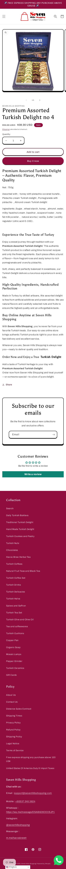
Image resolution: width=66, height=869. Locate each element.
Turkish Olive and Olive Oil (19, 619)
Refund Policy (13, 730)
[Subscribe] (53, 434)
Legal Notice (12, 743)
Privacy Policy (13, 723)
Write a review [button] (33, 474)
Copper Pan (12, 640)
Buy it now (33, 161)
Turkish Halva (13, 599)
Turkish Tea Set (14, 612)
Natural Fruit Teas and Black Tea (23, 571)
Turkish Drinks (13, 585)
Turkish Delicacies (15, 592)
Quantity (6, 134)
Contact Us (12, 702)
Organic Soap (13, 647)
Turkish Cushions (15, 633)
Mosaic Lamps (13, 654)
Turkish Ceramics (15, 668)
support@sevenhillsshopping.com (33, 793)
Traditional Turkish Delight (19, 522)
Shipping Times (14, 716)
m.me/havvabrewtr (16, 838)
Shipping (6, 129)
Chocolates (12, 550)
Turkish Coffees (14, 564)
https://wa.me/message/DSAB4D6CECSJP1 (30, 812)
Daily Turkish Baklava (17, 515)
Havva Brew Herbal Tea (18, 557)
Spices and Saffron (16, 606)
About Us (11, 695)
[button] (3, 16)
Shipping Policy (14, 736)
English (13, 867)
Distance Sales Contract (18, 709)
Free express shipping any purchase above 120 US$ (30, 759)
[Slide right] (39, 100)
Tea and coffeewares (17, 626)
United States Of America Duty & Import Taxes (30, 768)
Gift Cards (11, 675)
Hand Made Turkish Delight (20, 529)
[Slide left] (26, 100)
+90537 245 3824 (25, 801)
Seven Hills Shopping (28, 863)
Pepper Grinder (14, 661)
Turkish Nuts (12, 543)
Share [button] (9, 384)
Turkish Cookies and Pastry (20, 536)
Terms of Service (15, 750)
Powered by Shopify (43, 863)
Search (10, 508)
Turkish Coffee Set (15, 578)
